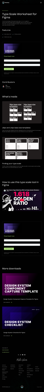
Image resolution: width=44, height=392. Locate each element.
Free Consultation (30, 370)
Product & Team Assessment (5, 372)
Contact (36, 366)
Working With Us (30, 368)
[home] (5, 2)
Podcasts (20, 372)
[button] (41, 2)
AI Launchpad (4, 366)
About (28, 366)
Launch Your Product (4, 369)
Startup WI (37, 368)
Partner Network (30, 374)
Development (4, 376)
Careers (28, 372)
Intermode (37, 370)
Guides (20, 366)
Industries (12, 368)
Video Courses (21, 370)
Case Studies (12, 366)
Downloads (21, 368)
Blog (19, 374)
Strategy (3, 378)
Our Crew (28, 376)
